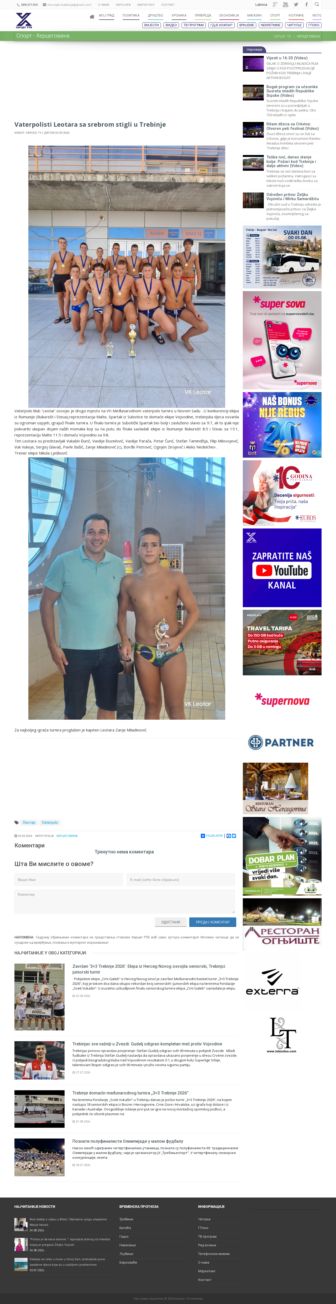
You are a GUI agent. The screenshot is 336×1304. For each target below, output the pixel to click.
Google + (275, 4)
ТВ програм (194, 25)
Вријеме (246, 25)
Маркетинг (207, 1271)
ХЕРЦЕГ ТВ (282, 36)
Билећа (125, 1228)
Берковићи (128, 1262)
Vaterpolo (50, 822)
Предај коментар (213, 922)
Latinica (261, 5)
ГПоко (313, 25)
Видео (171, 25)
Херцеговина (66, 836)
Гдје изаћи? (222, 25)
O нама (203, 1262)
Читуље (294, 25)
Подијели (214, 835)
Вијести (151, 25)
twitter (296, 4)
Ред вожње (207, 1245)
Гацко (124, 1236)
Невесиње (127, 1245)
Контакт (205, 1280)
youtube (285, 4)
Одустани (170, 922)
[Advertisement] (126, 83)
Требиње (126, 1219)
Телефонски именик (214, 1254)
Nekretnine (270, 25)
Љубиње (126, 1254)
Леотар (29, 822)
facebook (306, 4)
